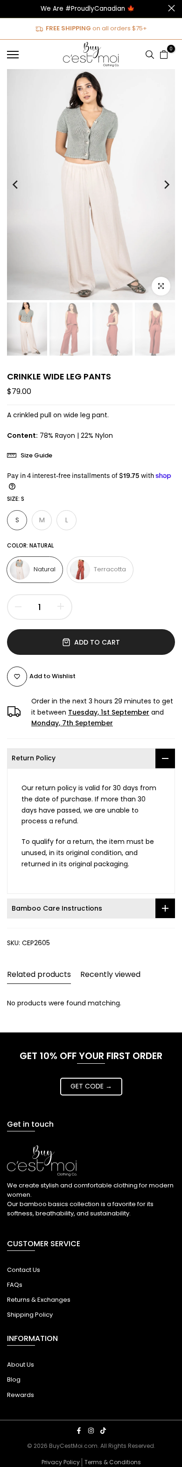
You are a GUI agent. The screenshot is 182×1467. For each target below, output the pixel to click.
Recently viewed (110, 974)
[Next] (159, 184)
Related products (39, 974)
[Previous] (22, 184)
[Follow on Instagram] (91, 1430)
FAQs (14, 1284)
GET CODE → (91, 1086)
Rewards (20, 1394)
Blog (14, 1379)
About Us (20, 1364)
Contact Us (23, 1269)
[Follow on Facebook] (79, 1430)
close (171, 8)
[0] (164, 54)
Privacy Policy (61, 1462)
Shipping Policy (30, 1314)
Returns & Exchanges (38, 1299)
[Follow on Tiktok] (103, 1430)
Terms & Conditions (112, 1462)
